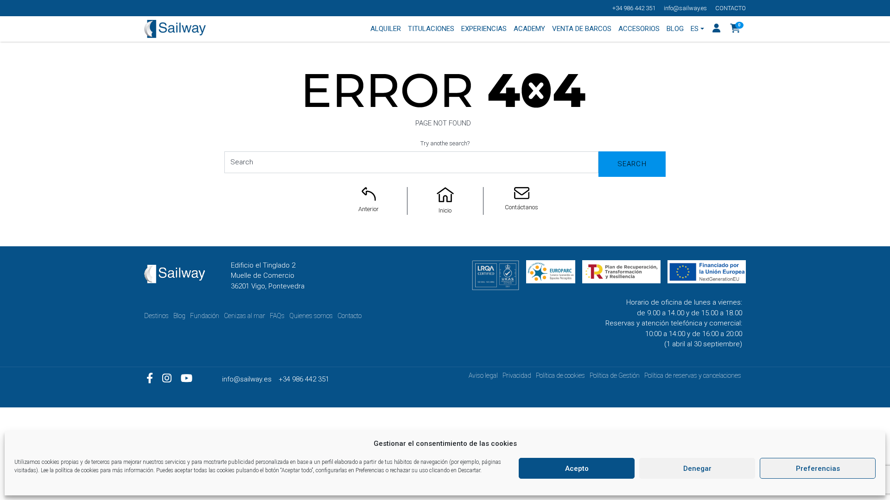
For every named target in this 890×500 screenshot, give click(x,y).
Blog (179, 315)
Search (632, 164)
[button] (735, 29)
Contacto (730, 8)
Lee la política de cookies (70, 470)
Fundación (204, 315)
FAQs (277, 315)
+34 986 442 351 (633, 8)
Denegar (697, 468)
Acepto (577, 468)
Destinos (156, 315)
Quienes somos (311, 315)
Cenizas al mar (244, 315)
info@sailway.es (685, 8)
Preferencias (818, 468)
